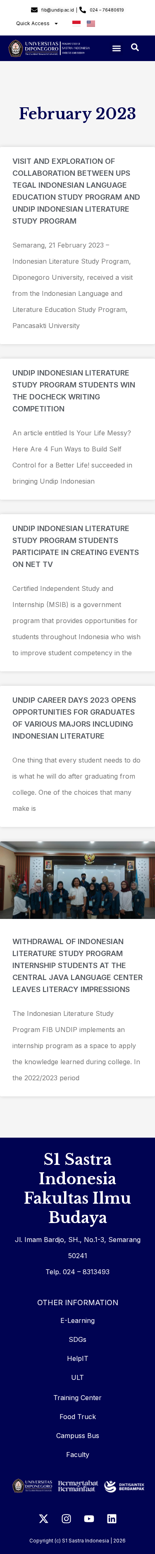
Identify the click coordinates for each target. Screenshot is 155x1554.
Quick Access (33, 23)
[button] (116, 48)
